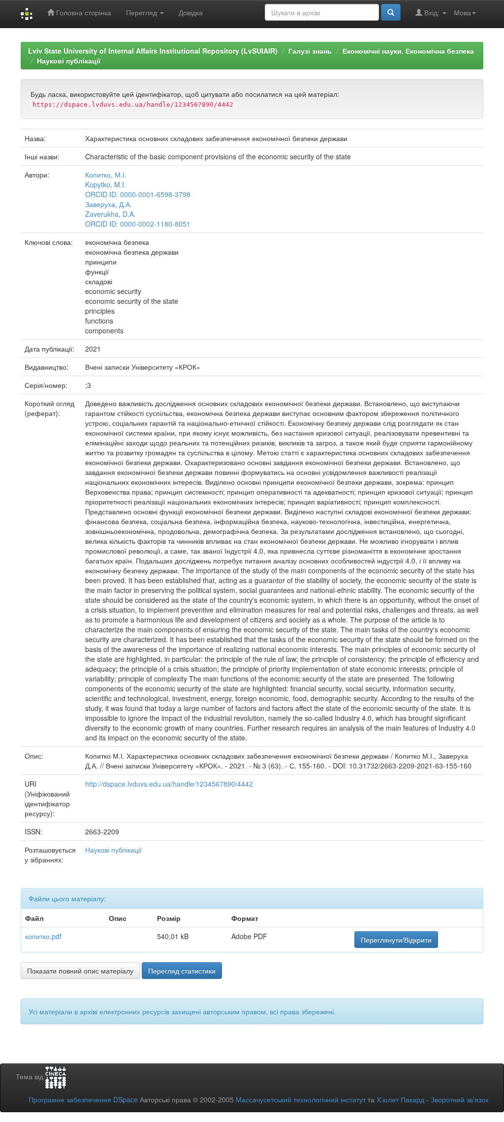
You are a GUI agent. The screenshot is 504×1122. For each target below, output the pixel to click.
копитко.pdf (43, 936)
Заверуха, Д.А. (108, 204)
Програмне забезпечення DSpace (83, 1099)
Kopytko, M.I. (105, 184)
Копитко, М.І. (105, 174)
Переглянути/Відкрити (396, 940)
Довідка (191, 12)
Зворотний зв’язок (459, 1099)
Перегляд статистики (182, 970)
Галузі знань (310, 51)
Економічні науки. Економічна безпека (408, 51)
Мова (462, 12)
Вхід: (431, 12)
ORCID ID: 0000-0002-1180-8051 (137, 224)
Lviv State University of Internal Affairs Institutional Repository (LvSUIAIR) (153, 51)
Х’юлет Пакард (400, 1099)
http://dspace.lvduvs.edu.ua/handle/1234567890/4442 (169, 784)
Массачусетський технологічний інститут (301, 1099)
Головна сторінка (82, 12)
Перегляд (142, 12)
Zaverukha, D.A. (110, 214)
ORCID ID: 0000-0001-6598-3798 (137, 194)
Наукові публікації (68, 60)
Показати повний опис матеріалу (80, 970)
